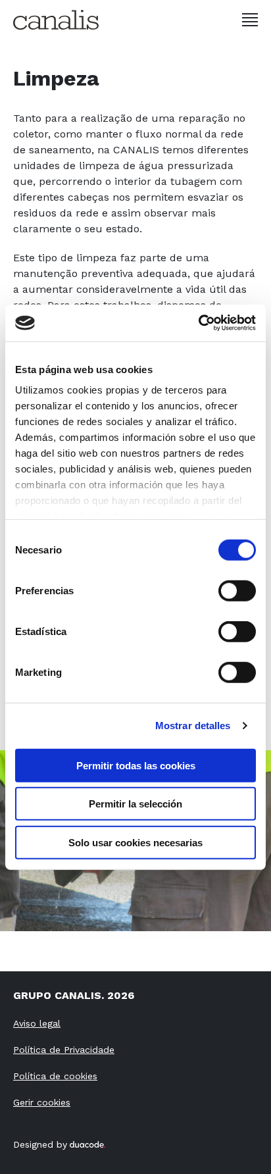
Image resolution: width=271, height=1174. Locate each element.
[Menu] (250, 20)
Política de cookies (55, 1076)
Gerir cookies (41, 1102)
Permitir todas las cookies (135, 765)
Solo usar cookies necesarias (135, 842)
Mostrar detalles (193, 725)
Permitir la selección (135, 803)
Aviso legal (37, 1023)
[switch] (237, 590)
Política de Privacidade (63, 1049)
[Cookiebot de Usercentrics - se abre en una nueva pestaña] (198, 323)
